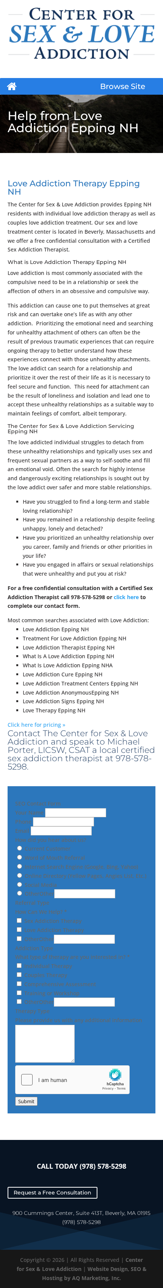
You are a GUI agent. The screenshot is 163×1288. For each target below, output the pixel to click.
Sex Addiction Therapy (52, 920)
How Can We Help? (41, 911)
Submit (26, 1101)
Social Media (40, 884)
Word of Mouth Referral (54, 857)
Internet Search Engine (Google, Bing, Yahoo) (80, 866)
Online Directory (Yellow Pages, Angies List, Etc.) (84, 875)
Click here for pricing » (36, 724)
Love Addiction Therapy (53, 930)
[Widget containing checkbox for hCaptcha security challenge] (72, 1079)
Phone (24, 821)
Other (31, 893)
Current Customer (47, 848)
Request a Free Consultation (52, 1193)
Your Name (30, 812)
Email (23, 830)
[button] (122, 86)
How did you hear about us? (50, 839)
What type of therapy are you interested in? (72, 956)
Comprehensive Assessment (59, 984)
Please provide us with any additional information (78, 1020)
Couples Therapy (45, 975)
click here (126, 597)
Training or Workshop (51, 993)
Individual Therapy (47, 966)
